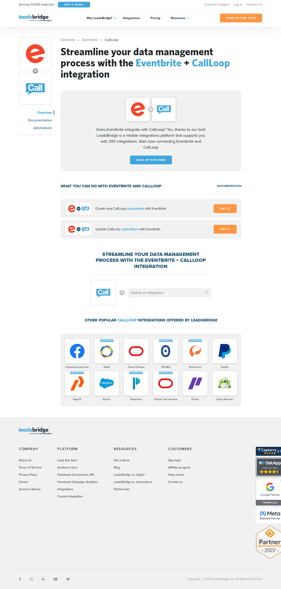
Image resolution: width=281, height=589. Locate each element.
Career (23, 482)
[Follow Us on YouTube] (56, 579)
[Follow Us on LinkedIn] (43, 579)
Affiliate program (179, 467)
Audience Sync (67, 467)
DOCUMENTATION (229, 186)
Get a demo (122, 460)
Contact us (175, 482)
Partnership (121, 489)
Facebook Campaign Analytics (77, 482)
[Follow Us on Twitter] (68, 579)
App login (174, 460)
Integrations (131, 18)
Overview (44, 112)
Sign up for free (151, 160)
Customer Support (217, 4)
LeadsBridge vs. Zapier (129, 474)
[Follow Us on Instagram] (31, 579)
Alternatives (43, 127)
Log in (238, 4)
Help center (176, 474)
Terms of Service (30, 467)
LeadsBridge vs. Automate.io (133, 482)
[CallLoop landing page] (35, 88)
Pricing (155, 18)
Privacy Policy (28, 474)
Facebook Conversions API (75, 474)
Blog (117, 467)
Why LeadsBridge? (99, 18)
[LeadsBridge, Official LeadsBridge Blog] (35, 17)
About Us (25, 460)
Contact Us (254, 4)
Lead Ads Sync (67, 460)
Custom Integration (70, 496)
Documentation (40, 120)
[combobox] (169, 292)
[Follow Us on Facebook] (20, 579)
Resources (178, 18)
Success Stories (30, 489)
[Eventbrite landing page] (35, 53)
